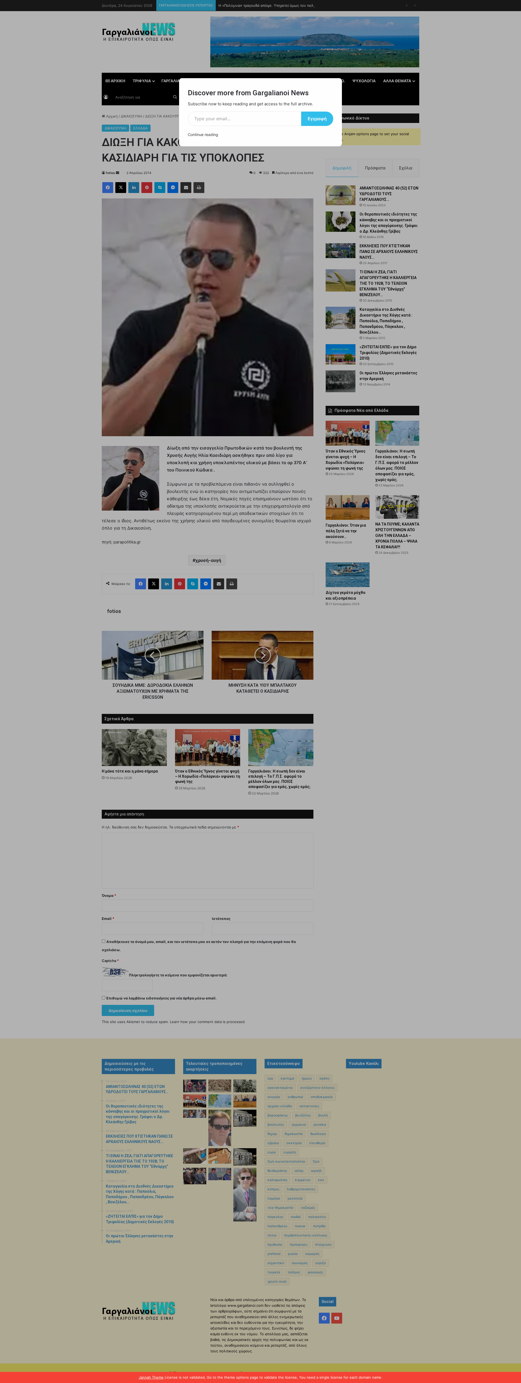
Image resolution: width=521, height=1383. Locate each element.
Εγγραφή (317, 118)
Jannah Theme (151, 1377)
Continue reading (203, 134)
